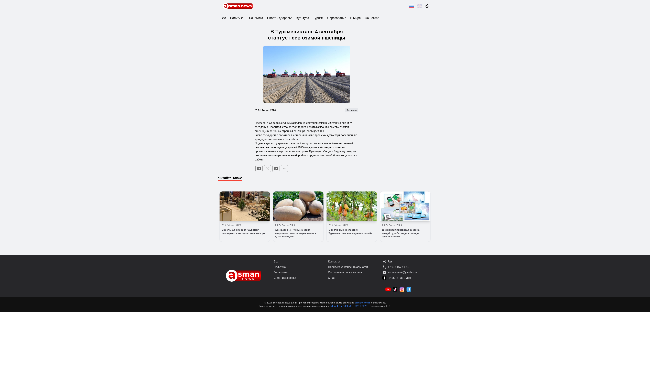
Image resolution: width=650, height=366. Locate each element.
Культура (302, 18)
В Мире (355, 18)
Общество (372, 18)
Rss (390, 261)
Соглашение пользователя (345, 272)
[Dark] (427, 6)
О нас (331, 277)
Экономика (255, 18)
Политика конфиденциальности (348, 267)
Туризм (318, 18)
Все (223, 18)
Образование (336, 18)
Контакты (334, 261)
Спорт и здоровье (279, 18)
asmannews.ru (363, 302)
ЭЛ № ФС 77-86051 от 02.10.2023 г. (350, 306)
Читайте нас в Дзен (400, 277)
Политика (237, 18)
